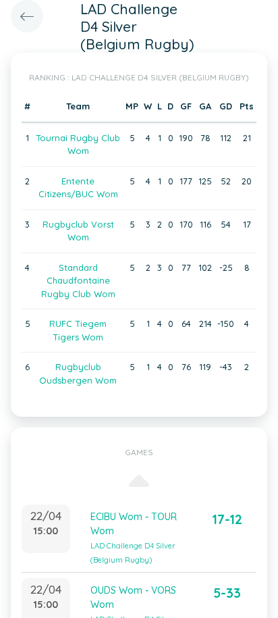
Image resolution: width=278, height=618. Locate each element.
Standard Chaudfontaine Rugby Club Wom (78, 280)
